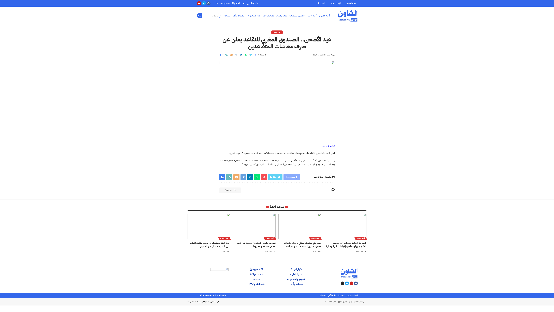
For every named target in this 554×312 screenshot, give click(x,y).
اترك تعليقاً (228, 190)
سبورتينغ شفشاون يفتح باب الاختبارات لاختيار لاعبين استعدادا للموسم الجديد (302, 244)
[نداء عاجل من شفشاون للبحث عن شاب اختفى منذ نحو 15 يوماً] (254, 226)
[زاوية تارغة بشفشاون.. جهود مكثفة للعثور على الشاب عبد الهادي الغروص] (209, 226)
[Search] (199, 15)
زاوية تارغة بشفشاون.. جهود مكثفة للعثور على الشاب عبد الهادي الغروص (210, 244)
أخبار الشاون (277, 32)
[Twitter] (347, 283)
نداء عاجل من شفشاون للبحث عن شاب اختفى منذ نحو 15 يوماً (256, 244)
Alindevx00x (206, 295)
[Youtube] (351, 283)
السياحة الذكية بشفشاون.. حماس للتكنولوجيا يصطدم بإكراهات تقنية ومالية (346, 244)
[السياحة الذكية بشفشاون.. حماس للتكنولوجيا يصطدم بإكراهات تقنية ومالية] (345, 226)
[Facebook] (356, 283)
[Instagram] (342, 283)
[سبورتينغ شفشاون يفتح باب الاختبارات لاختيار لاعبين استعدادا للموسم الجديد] (299, 226)
